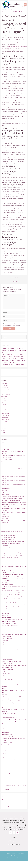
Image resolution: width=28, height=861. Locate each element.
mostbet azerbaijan (6, 636)
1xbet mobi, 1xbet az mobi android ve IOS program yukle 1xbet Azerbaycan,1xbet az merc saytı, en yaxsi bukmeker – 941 (13, 504)
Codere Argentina (5, 561)
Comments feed (5, 803)
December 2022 (5, 413)
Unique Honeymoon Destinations (9, 727)
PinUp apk (3, 692)
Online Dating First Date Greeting (9, 684)
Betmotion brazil (5, 547)
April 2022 (3, 430)
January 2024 (4, 385)
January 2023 (4, 411)
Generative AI (4, 582)
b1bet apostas (4, 545)
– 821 (2, 442)
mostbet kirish (4, 647)
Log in (2, 799)
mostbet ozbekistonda (7, 659)
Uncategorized (15, 11)
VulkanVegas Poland (6, 744)
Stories (3, 715)
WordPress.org (5, 806)
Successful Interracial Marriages (9, 717)
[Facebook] (10, 832)
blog (2, 549)
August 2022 (4, 421)
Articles (3, 524)
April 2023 (3, 404)
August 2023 (4, 396)
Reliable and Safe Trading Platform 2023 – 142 (12, 702)
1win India (3, 453)
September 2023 (5, 394)
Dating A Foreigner (6, 570)
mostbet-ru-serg (5, 681)
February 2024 (4, 383)
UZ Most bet (4, 730)
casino (3, 559)
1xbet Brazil (4, 490)
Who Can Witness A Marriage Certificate (11, 746)
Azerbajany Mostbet (6, 529)
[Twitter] (14, 832)
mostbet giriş (4, 640)
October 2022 (4, 417)
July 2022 (3, 423)
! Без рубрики (4, 445)
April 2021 (3, 432)
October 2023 (4, 392)
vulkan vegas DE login (6, 734)
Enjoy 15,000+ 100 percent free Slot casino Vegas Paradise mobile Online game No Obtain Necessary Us (13, 350)
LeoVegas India (5, 613)
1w (2, 447)
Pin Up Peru (4, 688)
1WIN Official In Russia (6, 459)
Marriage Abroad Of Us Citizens (8, 623)
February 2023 (4, 409)
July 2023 (3, 398)
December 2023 (5, 387)
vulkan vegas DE (5, 732)
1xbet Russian (4, 518)
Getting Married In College (7, 584)
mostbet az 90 (5, 629)
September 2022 (5, 419)
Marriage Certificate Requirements (9, 625)
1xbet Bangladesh (5, 488)
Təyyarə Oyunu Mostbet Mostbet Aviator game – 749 (13, 719)
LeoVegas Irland (5, 615)
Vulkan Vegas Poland (6, 742)
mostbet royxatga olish (7, 669)
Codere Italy (4, 564)
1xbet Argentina (5, 463)
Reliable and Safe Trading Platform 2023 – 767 (12, 705)
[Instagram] (17, 832)
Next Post (14, 281)
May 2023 (3, 402)
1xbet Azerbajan (5, 466)
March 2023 (4, 406)
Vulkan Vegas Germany (7, 736)
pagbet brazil (4, 686)
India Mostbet (4, 608)
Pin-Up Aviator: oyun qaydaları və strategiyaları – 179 (13, 690)
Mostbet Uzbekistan (6, 675)
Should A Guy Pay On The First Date (10, 713)
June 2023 (3, 400)
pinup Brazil (4, 694)
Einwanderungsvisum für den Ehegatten (11, 572)
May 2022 (3, 428)
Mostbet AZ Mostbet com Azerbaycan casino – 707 (13, 634)
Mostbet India (4, 644)
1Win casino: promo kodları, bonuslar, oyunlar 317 (13, 451)
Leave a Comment (5, 11)
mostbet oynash (5, 657)
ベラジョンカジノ (5, 789)
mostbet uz (4, 671)
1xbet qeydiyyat (5, 516)
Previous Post (14, 277)
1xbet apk (3, 461)
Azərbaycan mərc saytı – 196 (8, 535)
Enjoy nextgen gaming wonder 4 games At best (12, 358)
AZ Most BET (4, 527)
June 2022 (3, 426)
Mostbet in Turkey (5, 642)
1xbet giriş (3, 492)
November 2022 (5, 415)
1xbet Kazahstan (5, 494)
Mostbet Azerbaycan (6, 638)
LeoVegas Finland (5, 611)
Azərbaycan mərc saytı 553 (7, 539)
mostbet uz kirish (5, 673)
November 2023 (5, 389)
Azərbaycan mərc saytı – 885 (8, 537)
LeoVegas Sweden (6, 617)
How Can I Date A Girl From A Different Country (12, 590)
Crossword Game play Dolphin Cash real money (12, 364)
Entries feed (4, 801)
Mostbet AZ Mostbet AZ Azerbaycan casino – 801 (13, 632)
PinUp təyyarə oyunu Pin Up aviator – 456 (11, 696)
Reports (3, 707)
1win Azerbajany (5, 449)
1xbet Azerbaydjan (5, 474)
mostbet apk (4, 627)
